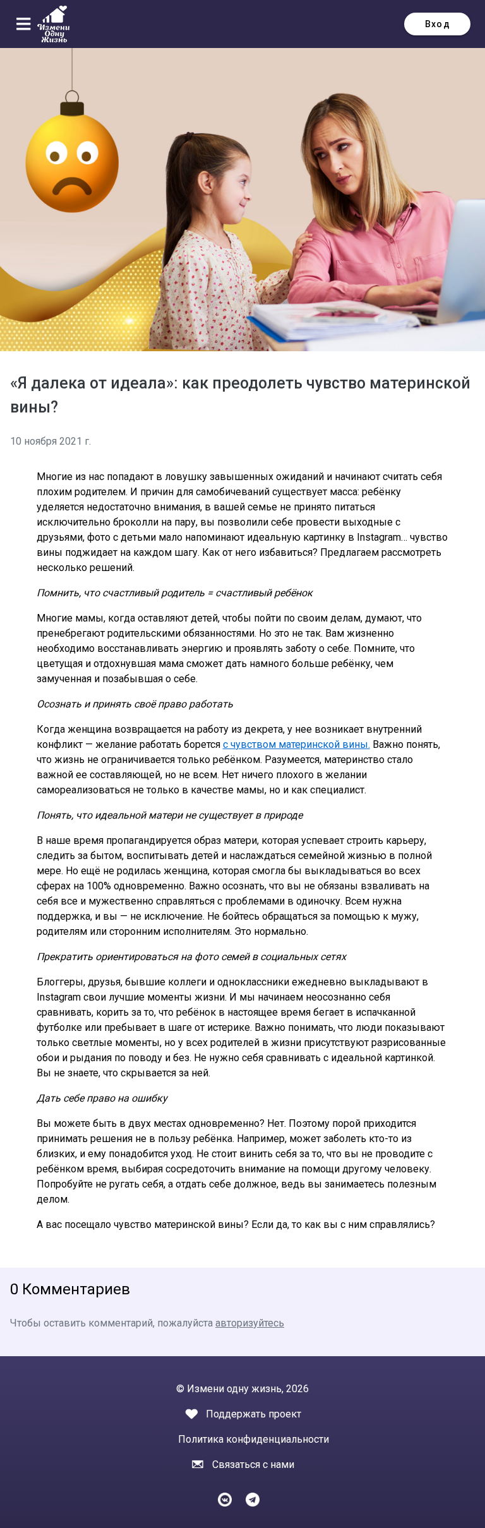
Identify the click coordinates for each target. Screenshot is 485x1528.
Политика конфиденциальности (253, 1439)
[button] (26, 24)
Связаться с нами (253, 1465)
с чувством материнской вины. (296, 744)
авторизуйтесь (249, 1323)
